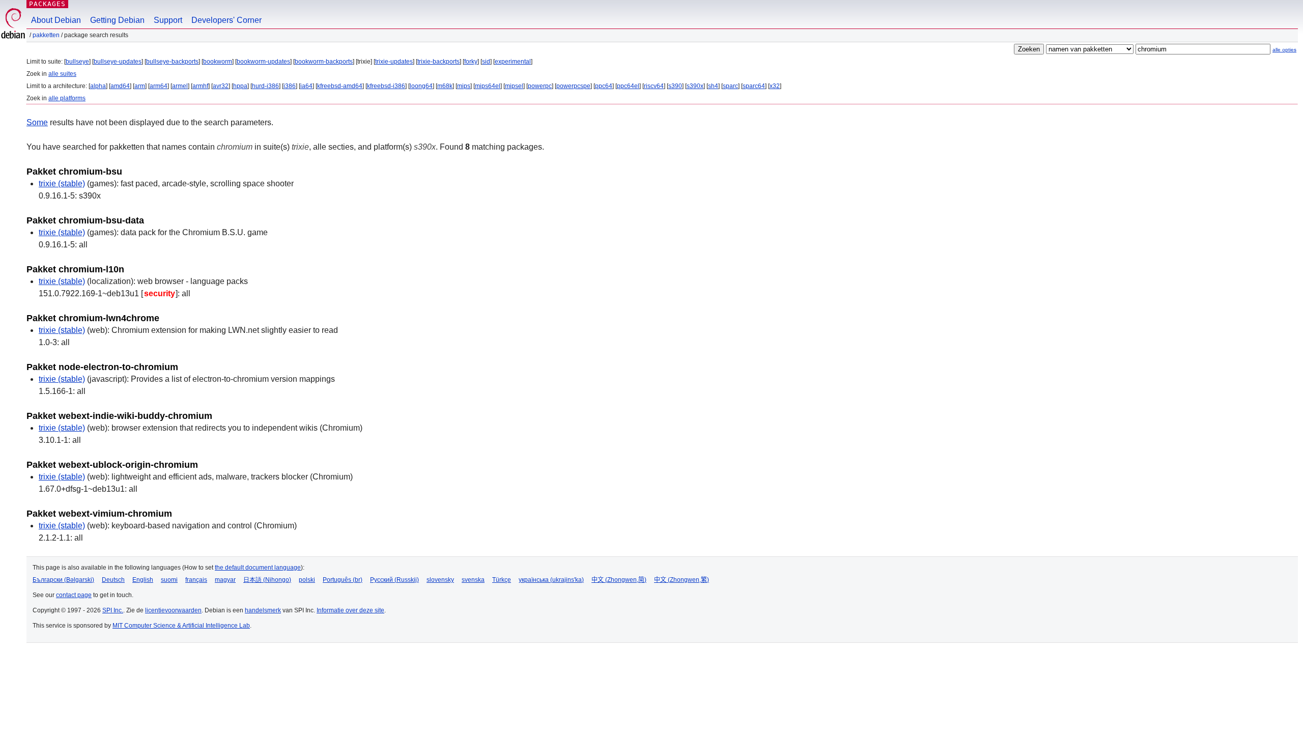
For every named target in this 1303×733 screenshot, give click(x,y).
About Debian (56, 20)
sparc (730, 86)
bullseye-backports (172, 61)
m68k (444, 86)
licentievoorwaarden (173, 610)
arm (139, 86)
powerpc (540, 86)
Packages (47, 4)
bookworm (217, 61)
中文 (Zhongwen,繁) (681, 579)
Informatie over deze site (350, 610)
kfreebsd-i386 (386, 86)
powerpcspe (573, 86)
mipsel (514, 86)
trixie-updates (394, 61)
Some (37, 122)
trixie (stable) (62, 183)
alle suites (62, 73)
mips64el (487, 86)
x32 (775, 86)
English (142, 579)
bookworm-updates (263, 61)
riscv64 (654, 86)
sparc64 (754, 86)
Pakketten (46, 35)
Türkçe (501, 579)
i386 (290, 86)
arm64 (158, 86)
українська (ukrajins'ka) (551, 579)
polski (307, 579)
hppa (240, 86)
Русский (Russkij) (394, 579)
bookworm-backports (324, 61)
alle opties (1284, 49)
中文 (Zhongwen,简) (618, 579)
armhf (200, 86)
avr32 (221, 86)
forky (470, 61)
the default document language (258, 567)
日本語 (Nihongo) (267, 579)
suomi (169, 579)
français (196, 579)
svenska (473, 579)
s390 (675, 86)
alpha (98, 86)
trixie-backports (438, 61)
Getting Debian (117, 20)
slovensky (440, 579)
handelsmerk (263, 610)
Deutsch (113, 579)
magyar (225, 579)
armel (180, 86)
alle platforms (67, 98)
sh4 (713, 86)
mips (463, 86)
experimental (513, 61)
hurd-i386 (265, 86)
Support (168, 20)
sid (486, 61)
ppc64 (603, 86)
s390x (695, 86)
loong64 (421, 86)
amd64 (120, 86)
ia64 (306, 86)
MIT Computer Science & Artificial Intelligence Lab (181, 625)
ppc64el (628, 86)
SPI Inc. (112, 610)
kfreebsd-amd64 (339, 86)
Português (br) (342, 579)
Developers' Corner (226, 20)
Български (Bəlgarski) (63, 579)
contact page (74, 595)
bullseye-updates (117, 61)
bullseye (77, 61)
